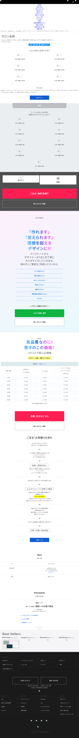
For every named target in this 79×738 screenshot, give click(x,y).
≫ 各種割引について (26, 622)
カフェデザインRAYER (45, 710)
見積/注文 (39, 29)
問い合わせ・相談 (39, 204)
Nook (42, 702)
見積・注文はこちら (39, 416)
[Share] (38, 627)
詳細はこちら (39, 540)
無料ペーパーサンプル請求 (65, 706)
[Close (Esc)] (37, 627)
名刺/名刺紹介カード (39, 23)
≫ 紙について (51, 572)
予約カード (39, 11)
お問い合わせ (25, 681)
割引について (63, 699)
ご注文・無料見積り (39, 193)
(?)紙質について (42, 364)
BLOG (2, 699)
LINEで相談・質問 (39, 313)
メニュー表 (39, 17)
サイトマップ (3, 710)
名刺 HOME (39, 25)
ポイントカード (39, 9)
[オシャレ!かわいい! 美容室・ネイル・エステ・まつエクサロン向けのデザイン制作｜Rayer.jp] (39, 727)
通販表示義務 (23, 710)
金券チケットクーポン (8, 664)
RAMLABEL (43, 699)
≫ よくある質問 (24, 619)
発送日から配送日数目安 (6, 702)
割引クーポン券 (39, 15)
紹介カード (39, 13)
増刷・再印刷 (53, 681)
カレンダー (39, 19)
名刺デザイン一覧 (39, 27)
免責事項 (23, 706)
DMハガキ (39, 7)
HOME (39, 5)
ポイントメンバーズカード (27, 660)
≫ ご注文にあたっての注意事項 (29, 615)
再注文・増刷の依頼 (64, 710)
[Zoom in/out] (42, 627)
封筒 (39, 21)
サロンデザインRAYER (45, 706)
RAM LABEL (47, 732)
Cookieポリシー (24, 702)
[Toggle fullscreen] (40, 627)
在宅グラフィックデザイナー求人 (66, 714)
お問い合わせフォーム (64, 702)
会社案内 (3, 706)
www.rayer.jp (43, 731)
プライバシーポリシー (25, 699)
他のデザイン (39, 97)
